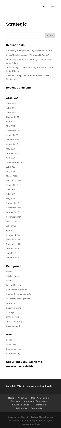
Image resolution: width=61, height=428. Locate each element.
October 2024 (12, 117)
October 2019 (12, 153)
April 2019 (11, 158)
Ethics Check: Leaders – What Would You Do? (27, 55)
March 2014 (11, 221)
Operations (11, 303)
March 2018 (11, 176)
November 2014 (13, 217)
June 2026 (11, 103)
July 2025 (10, 108)
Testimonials (39, 405)
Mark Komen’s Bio (40, 398)
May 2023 (10, 126)
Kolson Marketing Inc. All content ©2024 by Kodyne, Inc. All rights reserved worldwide (31, 420)
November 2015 (13, 207)
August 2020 (12, 144)
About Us (22, 398)
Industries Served (20, 405)
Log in (9, 340)
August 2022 (12, 135)
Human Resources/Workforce (20, 294)
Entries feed (11, 344)
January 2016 (12, 203)
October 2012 (12, 248)
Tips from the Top (14, 321)
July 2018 (10, 167)
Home (11, 398)
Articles (9, 271)
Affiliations (21, 408)
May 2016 (10, 199)
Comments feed (13, 349)
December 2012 (13, 239)
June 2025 (11, 112)
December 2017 (13, 180)
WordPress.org (13, 353)
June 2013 (11, 226)
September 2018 (14, 162)
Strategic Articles (14, 317)
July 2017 (10, 189)
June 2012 (11, 253)
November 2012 (13, 244)
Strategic (10, 312)
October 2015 (12, 212)
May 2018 (10, 171)
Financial (10, 280)
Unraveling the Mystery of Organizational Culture (29, 50)
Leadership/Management (18, 299)
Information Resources (35, 401)
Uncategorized (13, 326)
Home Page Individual (16, 290)
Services (15, 401)
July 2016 (10, 194)
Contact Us (36, 408)
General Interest (13, 285)
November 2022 (13, 130)
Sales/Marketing (13, 308)
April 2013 (11, 230)
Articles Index (12, 276)
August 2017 (12, 185)
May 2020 (10, 149)
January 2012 (12, 257)
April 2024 (11, 121)
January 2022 (12, 139)
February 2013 (13, 235)
